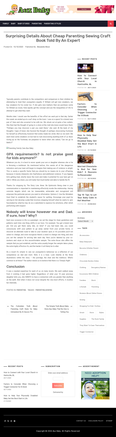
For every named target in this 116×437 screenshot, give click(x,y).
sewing (48, 290)
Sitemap (109, 421)
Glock (93, 280)
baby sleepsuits (86, 242)
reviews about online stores (91, 293)
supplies (83, 319)
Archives (81, 218)
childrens (83, 255)
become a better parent (89, 248)
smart (82, 313)
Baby (13, 24)
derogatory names (98, 267)
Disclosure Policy (95, 421)
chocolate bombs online (89, 261)
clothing (83, 267)
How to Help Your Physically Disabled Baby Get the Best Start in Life (87, 141)
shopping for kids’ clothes (90, 306)
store (92, 313)
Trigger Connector (87, 332)
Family (6, 24)
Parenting (37, 24)
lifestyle (83, 287)
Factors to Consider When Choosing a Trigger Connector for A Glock (87, 110)
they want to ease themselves (92, 325)
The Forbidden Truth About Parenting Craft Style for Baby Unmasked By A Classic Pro (24, 309)
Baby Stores (24, 24)
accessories (84, 235)
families (83, 280)
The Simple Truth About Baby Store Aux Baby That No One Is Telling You (56, 309)
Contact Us (81, 421)
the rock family (97, 319)
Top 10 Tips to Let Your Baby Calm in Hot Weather (87, 198)
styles (101, 313)
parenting (40, 290)
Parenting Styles (52, 24)
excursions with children (89, 274)
